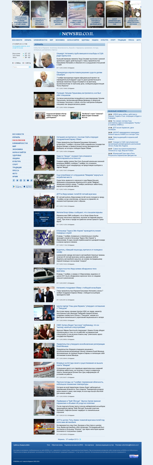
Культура (104, 40)
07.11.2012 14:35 (62, 189)
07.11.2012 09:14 (62, 300)
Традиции (122, 40)
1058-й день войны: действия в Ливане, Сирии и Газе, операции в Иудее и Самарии (124, 116)
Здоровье (85, 40)
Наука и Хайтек (73, 40)
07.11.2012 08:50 (62, 339)
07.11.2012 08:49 (62, 358)
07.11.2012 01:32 (62, 415)
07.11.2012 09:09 (62, 320)
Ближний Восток (40, 40)
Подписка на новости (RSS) (73, 445)
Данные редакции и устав (105, 445)
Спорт (113, 40)
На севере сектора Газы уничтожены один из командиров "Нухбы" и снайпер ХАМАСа (124, 123)
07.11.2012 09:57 (62, 283)
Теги (48, 445)
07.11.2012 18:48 (62, 88)
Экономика (60, 40)
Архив (15, 177)
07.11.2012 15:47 (62, 170)
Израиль (28, 40)
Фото (139, 40)
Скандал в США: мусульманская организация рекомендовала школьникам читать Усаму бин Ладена (124, 144)
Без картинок (89, 445)
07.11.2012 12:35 (62, 224)
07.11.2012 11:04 (62, 245)
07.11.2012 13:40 (62, 206)
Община (95, 40)
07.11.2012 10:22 (62, 264)
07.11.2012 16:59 (62, 151)
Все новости (17, 40)
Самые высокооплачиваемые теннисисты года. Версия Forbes (122, 149)
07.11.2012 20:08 (62, 68)
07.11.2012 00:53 (62, 434)
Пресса (131, 40)
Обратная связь (57, 445)
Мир (51, 40)
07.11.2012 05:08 (62, 396)
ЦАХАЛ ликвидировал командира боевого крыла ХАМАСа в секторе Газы (123, 133)
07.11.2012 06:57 (62, 377)
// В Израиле (70, 68)
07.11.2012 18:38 (62, 107)
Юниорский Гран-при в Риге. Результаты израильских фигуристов (122, 154)
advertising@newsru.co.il (130, 445)
